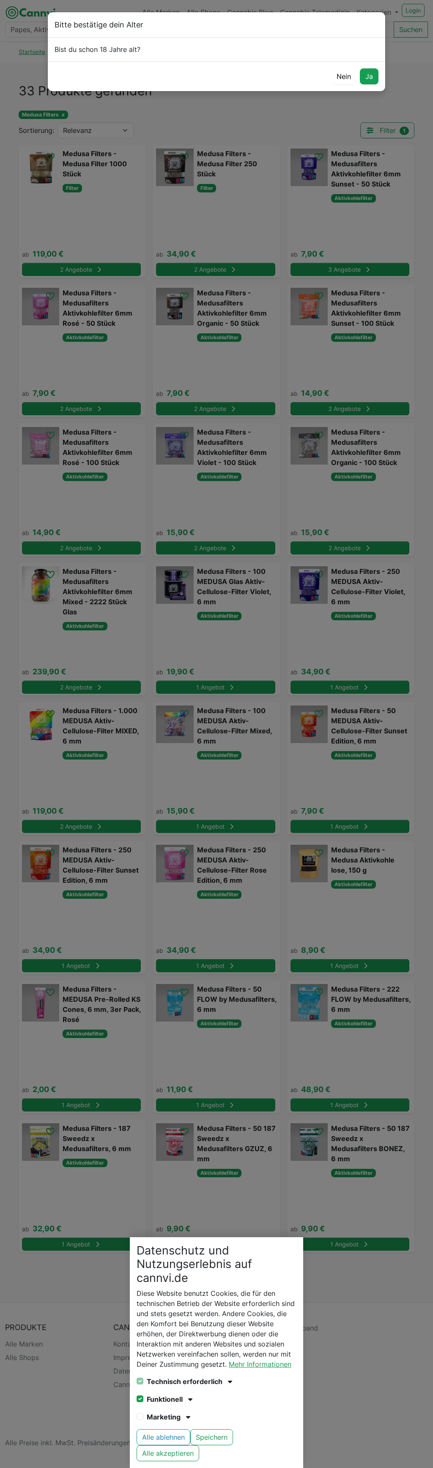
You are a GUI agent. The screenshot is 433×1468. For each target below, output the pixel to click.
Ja (369, 76)
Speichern (211, 1437)
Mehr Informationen (260, 1364)
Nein (344, 76)
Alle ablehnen (163, 1437)
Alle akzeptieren (168, 1453)
